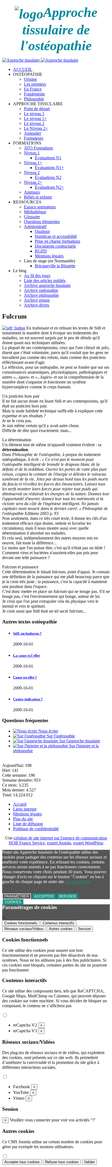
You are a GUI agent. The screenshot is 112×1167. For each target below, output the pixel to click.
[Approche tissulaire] (40, 60)
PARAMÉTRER (16, 896)
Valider (89, 1162)
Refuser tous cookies (62, 1162)
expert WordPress (88, 843)
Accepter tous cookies (22, 1162)
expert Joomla (59, 843)
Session (84, 929)
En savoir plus (78, 881)
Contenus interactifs (58, 923)
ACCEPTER (44, 896)
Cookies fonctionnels (20, 923)
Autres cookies (61, 929)
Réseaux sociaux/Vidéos (23, 929)
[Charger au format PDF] (13, 328)
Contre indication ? (28, 699)
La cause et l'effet (26, 655)
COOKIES (13, 902)
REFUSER (67, 896)
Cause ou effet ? (25, 677)
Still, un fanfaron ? (27, 633)
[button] (27, 74)
